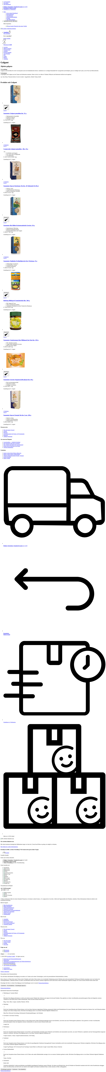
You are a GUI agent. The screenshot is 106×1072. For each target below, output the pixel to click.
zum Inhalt (5, 3)
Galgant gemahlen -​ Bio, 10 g (15, 149)
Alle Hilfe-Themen (10, 19)
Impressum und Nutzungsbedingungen (12, 959)
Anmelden (5, 919)
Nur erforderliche (10, 985)
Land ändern (12, 954)
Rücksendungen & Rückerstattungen (11, 910)
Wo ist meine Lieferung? (9, 923)
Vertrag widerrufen (5, 971)
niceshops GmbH (11, 956)
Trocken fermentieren (8, 447)
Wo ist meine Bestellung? (12, 13)
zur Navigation (6, 1)
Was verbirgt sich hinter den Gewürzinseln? (13, 444)
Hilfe (4, 11)
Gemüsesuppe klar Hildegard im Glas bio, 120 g (20, 340)
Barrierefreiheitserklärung (9, 962)
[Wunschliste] (4, 40)
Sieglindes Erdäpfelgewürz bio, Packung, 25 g (20, 261)
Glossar (5, 431)
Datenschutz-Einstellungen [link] (9, 964)
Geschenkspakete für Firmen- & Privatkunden (13, 434)
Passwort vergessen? (8, 921)
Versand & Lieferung (8, 909)
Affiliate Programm (7, 436)
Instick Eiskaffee (7, 457)
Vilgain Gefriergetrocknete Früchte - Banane (13, 455)
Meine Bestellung (7, 906)
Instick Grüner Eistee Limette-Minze (11, 454)
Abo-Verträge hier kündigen (9, 965)
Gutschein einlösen (7, 924)
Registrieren (6, 920)
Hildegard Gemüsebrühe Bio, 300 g (16, 300)
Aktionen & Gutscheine (8, 911)
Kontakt (8, 18)
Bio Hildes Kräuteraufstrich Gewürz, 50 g (19, 225)
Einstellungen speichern (6, 1069)
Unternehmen (6, 967)
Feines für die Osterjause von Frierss (11, 446)
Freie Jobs (5, 944)
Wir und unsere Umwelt (8, 430)
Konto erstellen (6, 38)
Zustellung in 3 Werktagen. (9, 9)
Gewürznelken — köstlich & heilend (11, 442)
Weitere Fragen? (7, 913)
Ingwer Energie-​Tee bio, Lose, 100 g (17, 415)
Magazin (5, 432)
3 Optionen (6, 145)
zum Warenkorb (7, 4)
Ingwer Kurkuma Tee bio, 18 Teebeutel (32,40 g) (21, 186)
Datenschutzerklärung (43, 983)
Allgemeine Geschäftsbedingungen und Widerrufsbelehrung (17, 961)
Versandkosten (9, 15)
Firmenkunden (6, 914)
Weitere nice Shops (7, 969)
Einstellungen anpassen (21, 985)
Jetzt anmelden (6, 33)
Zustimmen (3, 985)
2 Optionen (6, 181)
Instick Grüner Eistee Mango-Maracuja (12, 453)
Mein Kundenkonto (7, 905)
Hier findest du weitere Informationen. (9, 846)
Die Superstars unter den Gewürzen (11, 443)
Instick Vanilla (6, 458)
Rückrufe (5, 435)
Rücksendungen (10, 14)
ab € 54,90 (15, 6)
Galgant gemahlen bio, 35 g (14, 113)
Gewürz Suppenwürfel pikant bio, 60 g (18, 379)
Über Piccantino (7, 940)
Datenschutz (6, 960)
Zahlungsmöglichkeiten (11, 17)
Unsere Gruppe (6, 942)
